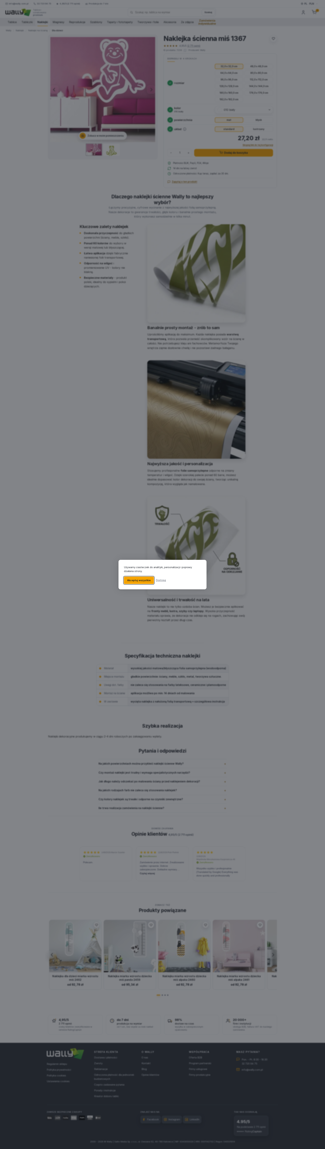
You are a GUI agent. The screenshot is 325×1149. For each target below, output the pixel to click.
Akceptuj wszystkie (139, 580)
